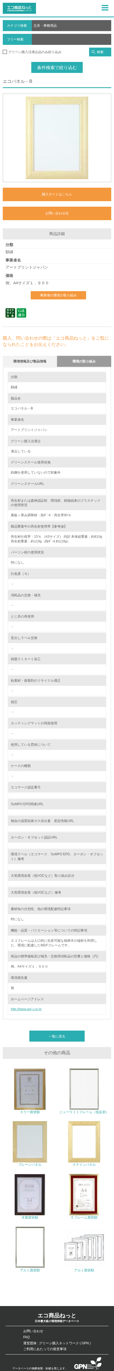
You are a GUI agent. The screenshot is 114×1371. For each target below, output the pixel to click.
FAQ (26, 1337)
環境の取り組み (84, 361)
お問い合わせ (33, 1331)
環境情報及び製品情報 (29, 361)
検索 (100, 52)
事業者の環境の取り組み (58, 295)
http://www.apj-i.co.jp (26, 1009)
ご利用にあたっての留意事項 (44, 1349)
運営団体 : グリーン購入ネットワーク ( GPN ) (57, 1343)
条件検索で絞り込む (57, 67)
